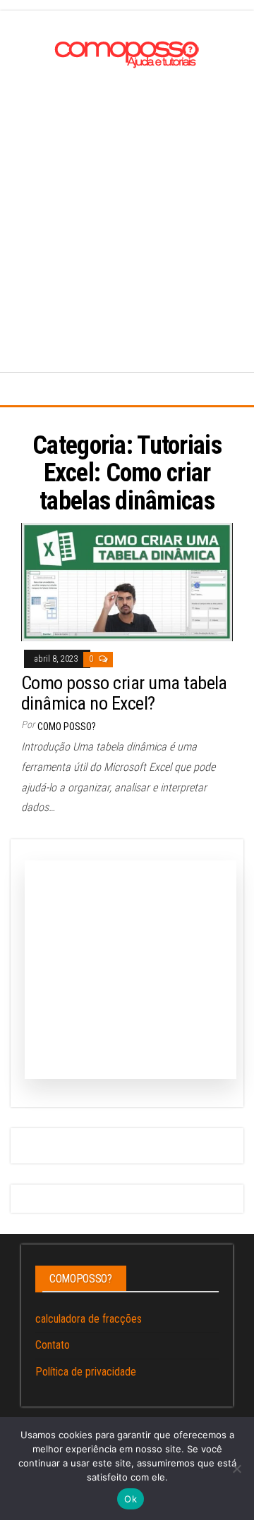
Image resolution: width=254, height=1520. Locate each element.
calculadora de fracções (88, 1319)
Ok (130, 1498)
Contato (52, 1345)
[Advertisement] (127, 207)
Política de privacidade (85, 1371)
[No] (236, 1469)
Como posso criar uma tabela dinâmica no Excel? (124, 693)
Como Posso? (66, 726)
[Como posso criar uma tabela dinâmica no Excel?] (127, 581)
